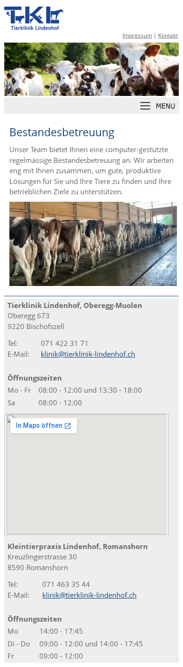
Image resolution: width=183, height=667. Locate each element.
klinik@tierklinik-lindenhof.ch (88, 354)
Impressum (137, 35)
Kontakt (168, 35)
